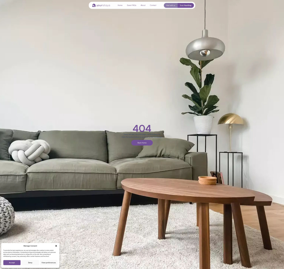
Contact (153, 5)
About (143, 5)
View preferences (48, 263)
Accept (12, 263)
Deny (30, 263)
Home (120, 5)
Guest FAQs (131, 5)
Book (185, 5)
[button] (56, 246)
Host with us (170, 5)
